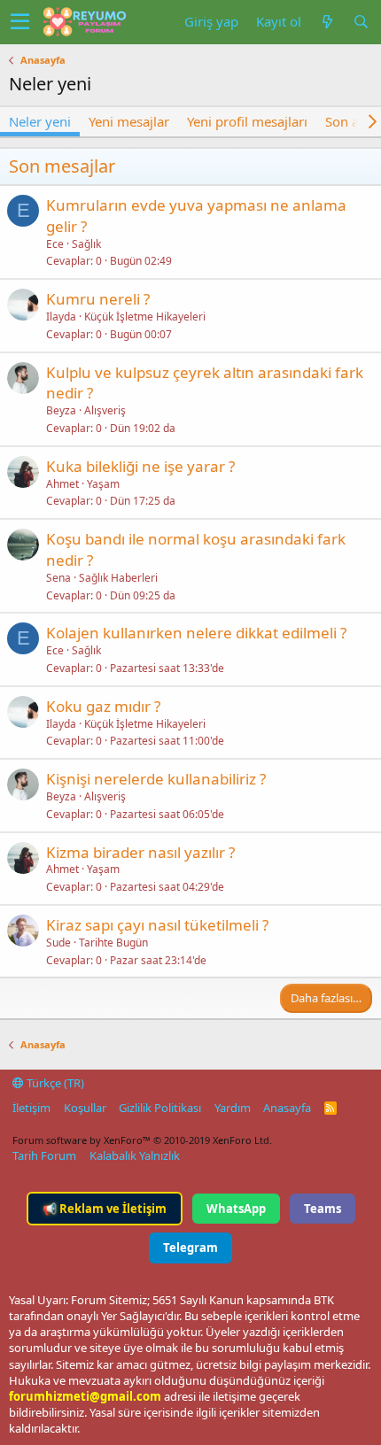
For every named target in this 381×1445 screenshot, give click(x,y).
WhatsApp (236, 1209)
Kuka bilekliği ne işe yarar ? (140, 466)
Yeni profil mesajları (247, 121)
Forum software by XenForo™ (142, 1140)
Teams (322, 1209)
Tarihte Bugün (113, 942)
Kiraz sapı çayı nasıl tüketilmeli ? (157, 925)
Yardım (232, 1108)
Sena (58, 577)
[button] (20, 22)
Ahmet (62, 483)
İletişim (31, 1108)
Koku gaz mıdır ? (103, 706)
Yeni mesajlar (129, 121)
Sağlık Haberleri (118, 577)
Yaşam (103, 483)
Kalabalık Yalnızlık (134, 1155)
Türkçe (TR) (54, 1083)
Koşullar (85, 1108)
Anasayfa (287, 1108)
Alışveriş (105, 410)
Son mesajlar (62, 166)
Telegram (190, 1248)
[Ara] (360, 21)
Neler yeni (40, 121)
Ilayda (61, 316)
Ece (55, 243)
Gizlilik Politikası (160, 1108)
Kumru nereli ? (98, 299)
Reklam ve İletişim (105, 1209)
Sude (58, 942)
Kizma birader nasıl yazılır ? (140, 852)
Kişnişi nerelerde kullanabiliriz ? (156, 779)
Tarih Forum (44, 1155)
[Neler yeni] (327, 21)
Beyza (61, 410)
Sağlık (86, 243)
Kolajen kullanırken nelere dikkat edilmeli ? (196, 632)
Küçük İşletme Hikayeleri (145, 316)
